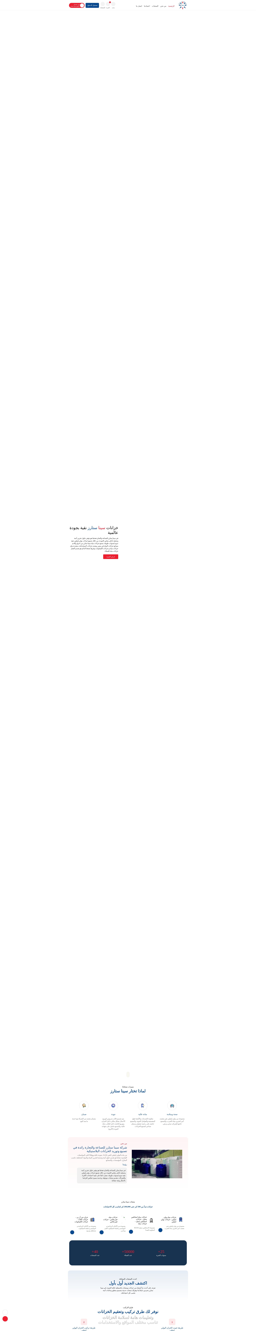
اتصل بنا (139, 6)
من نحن (163, 6)
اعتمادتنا (147, 6)
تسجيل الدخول (92, 5)
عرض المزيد (110, 557)
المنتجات (155, 6)
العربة (108, 5)
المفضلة (102, 7)
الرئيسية (171, 6)
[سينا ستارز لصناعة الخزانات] (182, 5)
